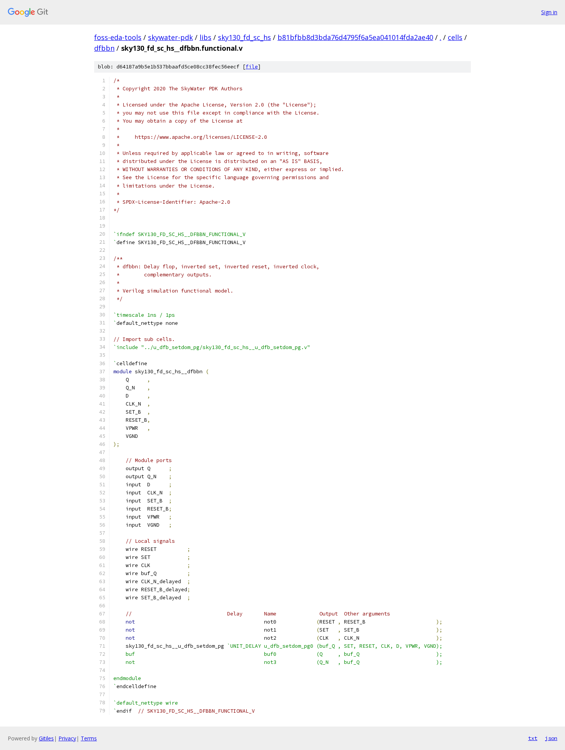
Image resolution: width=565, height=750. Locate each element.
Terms (89, 738)
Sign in (549, 12)
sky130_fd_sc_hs (244, 37)
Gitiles (46, 738)
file (252, 66)
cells (455, 37)
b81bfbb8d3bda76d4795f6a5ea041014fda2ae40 (355, 37)
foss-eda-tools (117, 37)
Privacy (67, 738)
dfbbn (104, 48)
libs (205, 37)
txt (532, 738)
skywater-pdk (170, 37)
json (551, 738)
